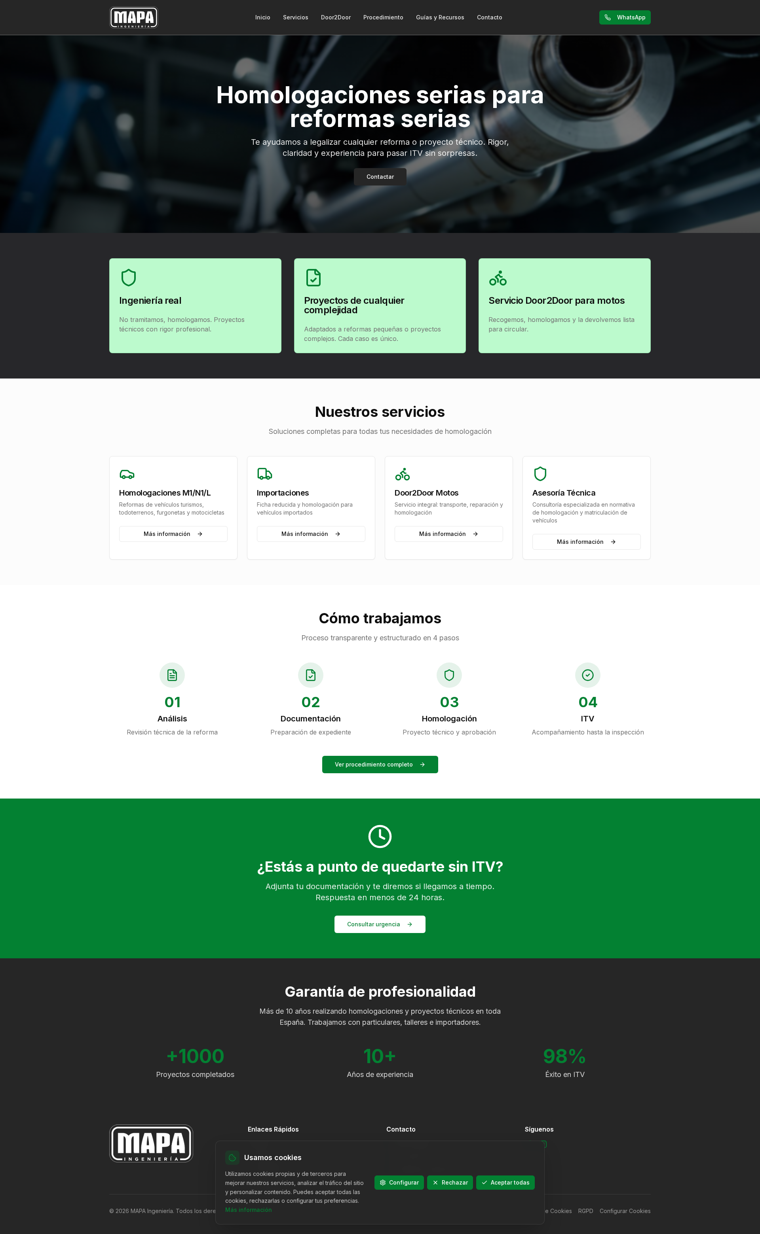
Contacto (489, 17)
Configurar (404, 1182)
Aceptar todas (510, 1182)
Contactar (380, 176)
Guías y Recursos (440, 17)
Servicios (295, 17)
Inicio (262, 17)
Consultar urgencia (373, 924)
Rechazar (455, 1182)
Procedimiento (383, 17)
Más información (167, 533)
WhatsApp (631, 17)
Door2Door (336, 17)
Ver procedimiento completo (374, 764)
